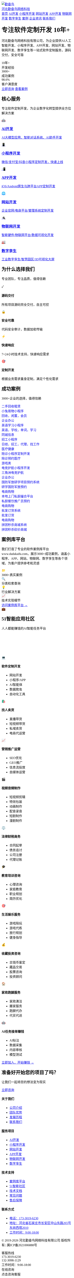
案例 (25, 18)
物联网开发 (17, 1159)
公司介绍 (15, 1107)
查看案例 (21, 89)
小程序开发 (27, 13)
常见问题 (15, 1195)
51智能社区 (17, 1186)
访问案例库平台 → (15, 605)
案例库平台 (17, 1181)
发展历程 (15, 1117)
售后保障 (15, 1200)
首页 (5, 13)
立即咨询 (8, 89)
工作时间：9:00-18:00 (24, 1232)
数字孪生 (15, 18)
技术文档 (15, 1191)
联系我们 (49, 18)
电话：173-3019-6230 (23, 1218)
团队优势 (15, 1112)
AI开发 (13, 13)
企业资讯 (35, 18)
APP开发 (55, 13)
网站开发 (42, 13)
